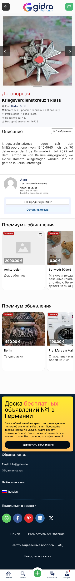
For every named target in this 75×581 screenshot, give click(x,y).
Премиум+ (8, 233)
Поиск (15, 534)
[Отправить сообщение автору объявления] (69, 7)
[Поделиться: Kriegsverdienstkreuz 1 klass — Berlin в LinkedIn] (40, 518)
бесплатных (42, 403)
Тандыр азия (13, 356)
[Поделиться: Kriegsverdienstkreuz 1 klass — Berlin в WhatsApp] (6, 518)
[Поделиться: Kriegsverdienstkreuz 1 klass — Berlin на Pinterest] (28, 518)
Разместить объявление (38, 444)
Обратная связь (12, 470)
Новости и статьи (37, 556)
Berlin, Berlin (18, 106)
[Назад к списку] (6, 7)
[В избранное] (41, 235)
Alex (23, 180)
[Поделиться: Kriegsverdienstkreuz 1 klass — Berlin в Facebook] (17, 518)
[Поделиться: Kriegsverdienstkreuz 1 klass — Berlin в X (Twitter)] (51, 518)
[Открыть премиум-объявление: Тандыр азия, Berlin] (23, 329)
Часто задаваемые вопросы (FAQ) (37, 545)
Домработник (14, 275)
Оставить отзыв (37, 209)
